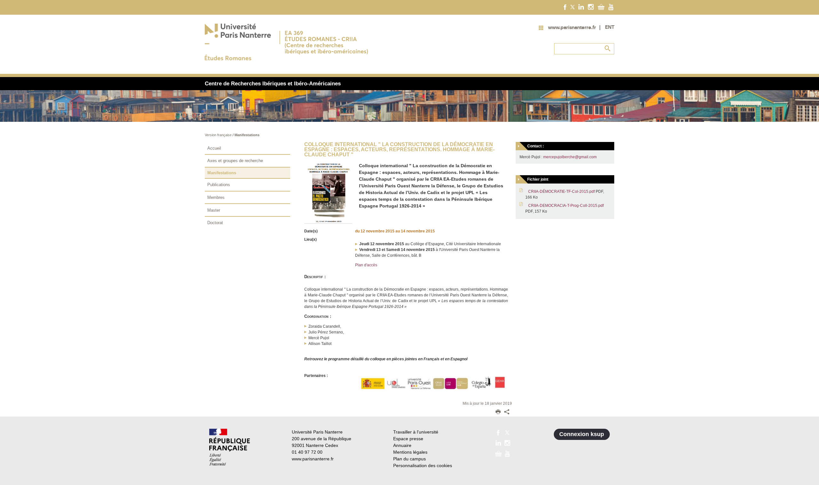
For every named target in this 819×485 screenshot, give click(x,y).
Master (213, 210)
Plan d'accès (366, 265)
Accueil (214, 148)
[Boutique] (601, 6)
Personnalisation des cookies (422, 465)
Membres (216, 197)
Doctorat (215, 222)
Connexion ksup (581, 434)
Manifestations (247, 135)
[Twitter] (572, 6)
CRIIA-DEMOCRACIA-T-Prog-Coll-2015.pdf (566, 205)
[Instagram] (591, 6)
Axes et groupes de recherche (235, 160)
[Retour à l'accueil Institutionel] (229, 447)
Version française (219, 135)
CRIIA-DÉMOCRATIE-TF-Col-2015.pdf (561, 191)
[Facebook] (565, 6)
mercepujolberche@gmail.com (570, 157)
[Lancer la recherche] (608, 48)
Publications (218, 184)
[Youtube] (610, 6)
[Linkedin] (581, 6)
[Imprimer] (498, 412)
